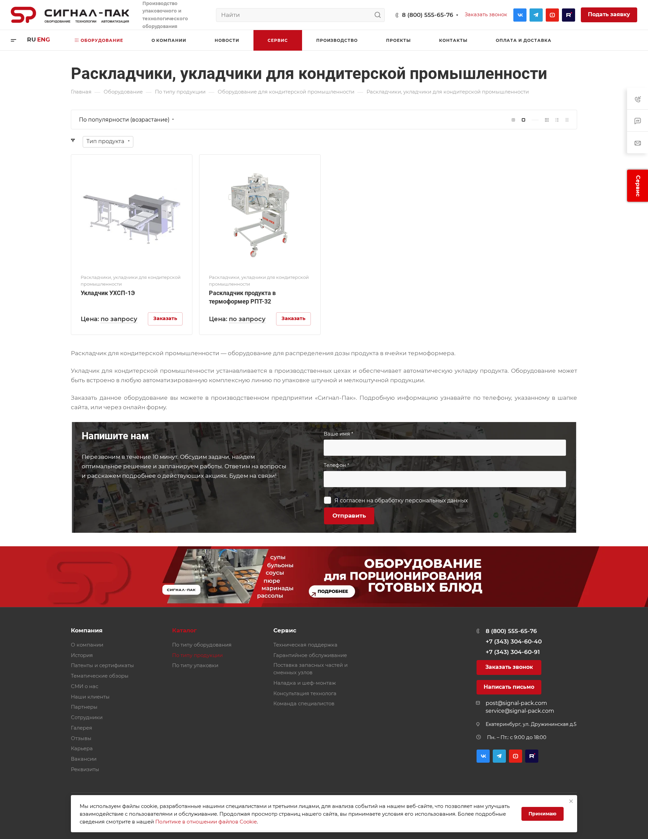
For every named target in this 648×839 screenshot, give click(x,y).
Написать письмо (509, 687)
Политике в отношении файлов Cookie (206, 821)
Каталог (184, 630)
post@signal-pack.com (516, 703)
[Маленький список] (513, 119)
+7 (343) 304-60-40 (514, 641)
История (82, 655)
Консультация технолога (304, 693)
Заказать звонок (509, 667)
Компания (87, 630)
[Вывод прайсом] (567, 119)
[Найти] (379, 15)
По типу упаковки (195, 665)
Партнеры (84, 707)
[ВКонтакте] (519, 15)
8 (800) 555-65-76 (427, 14)
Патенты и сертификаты (102, 665)
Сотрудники (87, 717)
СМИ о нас (84, 686)
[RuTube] (568, 15)
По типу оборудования (202, 645)
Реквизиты (85, 769)
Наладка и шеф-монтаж (304, 683)
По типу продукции (197, 655)
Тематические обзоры (100, 676)
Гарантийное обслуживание (310, 655)
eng (43, 39)
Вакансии (84, 759)
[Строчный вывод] (557, 119)
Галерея (81, 728)
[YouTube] (552, 15)
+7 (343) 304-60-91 (513, 652)
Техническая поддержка (305, 645)
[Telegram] (536, 15)
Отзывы (81, 738)
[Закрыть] (571, 801)
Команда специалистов (303, 704)
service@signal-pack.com (520, 711)
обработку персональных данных (421, 500)
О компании (87, 645)
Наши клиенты (90, 697)
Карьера (82, 748)
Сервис (284, 630)
